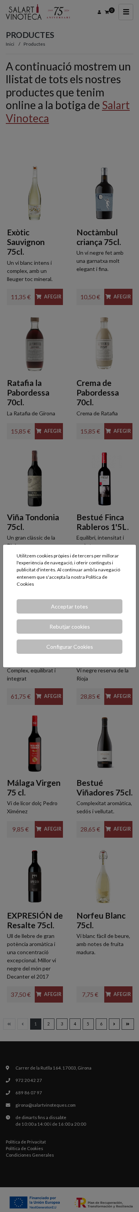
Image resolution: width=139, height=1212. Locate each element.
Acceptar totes (69, 606)
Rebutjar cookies (69, 626)
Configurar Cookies (69, 646)
